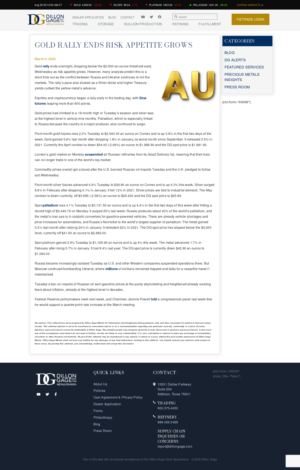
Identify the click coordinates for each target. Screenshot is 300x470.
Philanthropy (102, 417)
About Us (100, 384)
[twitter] (152, 16)
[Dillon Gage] (56, 379)
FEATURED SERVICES (244, 66)
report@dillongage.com (175, 446)
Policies (99, 390)
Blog (112, 17)
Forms (98, 410)
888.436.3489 (168, 422)
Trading (80, 24)
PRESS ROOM (237, 86)
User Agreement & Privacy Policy (118, 397)
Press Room (102, 430)
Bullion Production (143, 24)
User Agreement (177, 459)
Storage (106, 24)
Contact (127, 17)
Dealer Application (88, 17)
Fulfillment (210, 24)
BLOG (229, 52)
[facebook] (159, 16)
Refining (180, 24)
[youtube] (144, 16)
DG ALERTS (235, 59)
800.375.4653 (168, 408)
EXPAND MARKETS (249, 5)
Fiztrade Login (250, 19)
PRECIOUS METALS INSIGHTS (242, 76)
